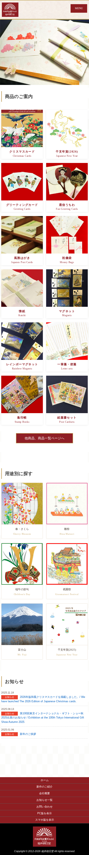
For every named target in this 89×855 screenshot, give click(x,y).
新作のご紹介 (44, 786)
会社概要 (44, 793)
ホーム (45, 780)
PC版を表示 (44, 813)
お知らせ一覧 (44, 800)
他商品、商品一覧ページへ (44, 438)
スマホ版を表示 (44, 819)
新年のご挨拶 (28, 734)
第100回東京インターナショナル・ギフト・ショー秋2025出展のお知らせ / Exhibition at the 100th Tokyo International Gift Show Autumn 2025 (42, 718)
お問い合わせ (44, 806)
